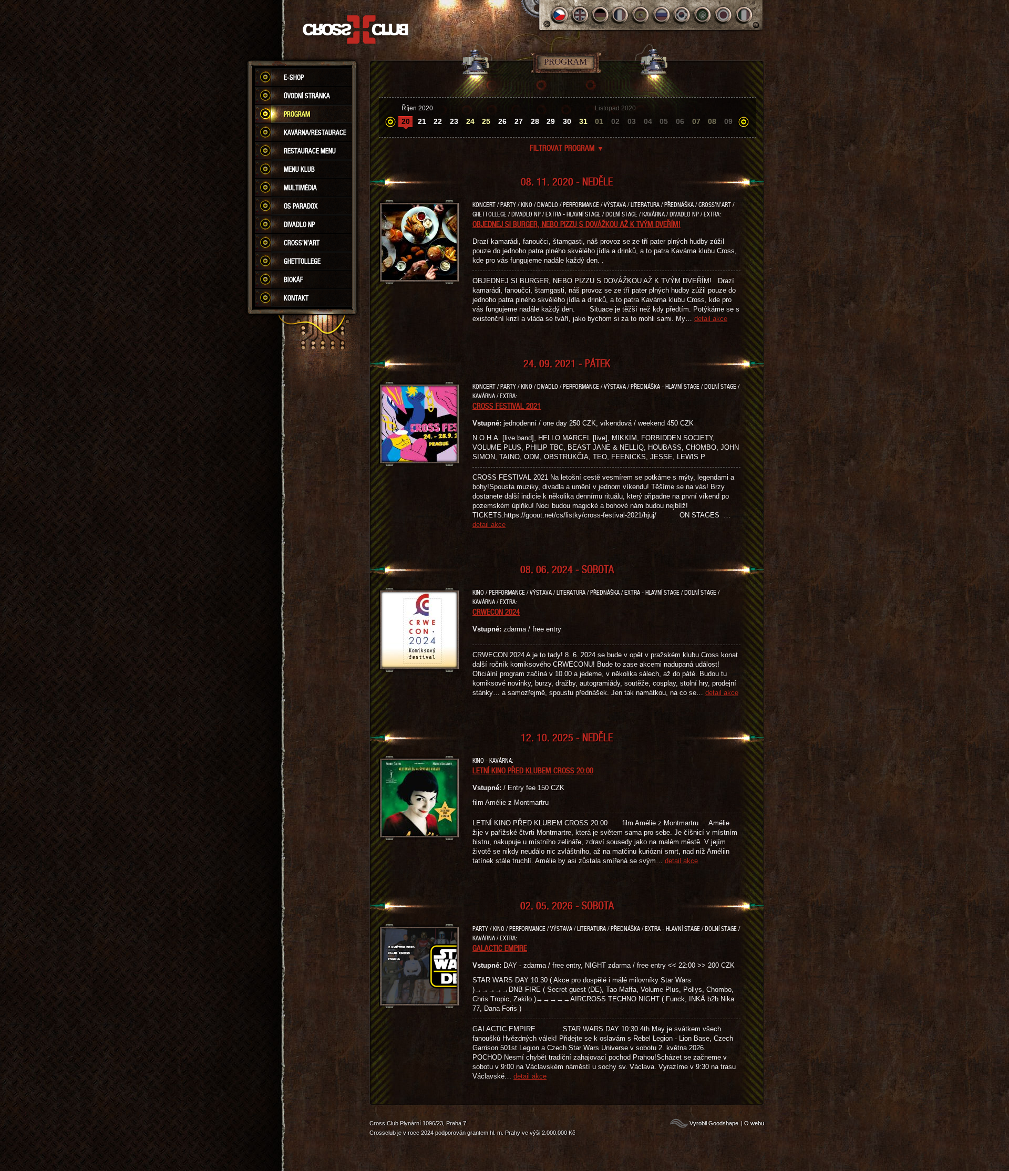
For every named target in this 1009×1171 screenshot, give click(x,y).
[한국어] (682, 15)
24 (470, 121)
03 (631, 121)
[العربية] (703, 15)
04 (648, 121)
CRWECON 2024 (496, 611)
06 (680, 121)
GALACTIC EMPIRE (499, 947)
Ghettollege (302, 261)
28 (535, 121)
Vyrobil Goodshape (713, 1123)
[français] (621, 15)
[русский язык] (662, 15)
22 (438, 121)
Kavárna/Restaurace (315, 132)
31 (583, 121)
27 (518, 121)
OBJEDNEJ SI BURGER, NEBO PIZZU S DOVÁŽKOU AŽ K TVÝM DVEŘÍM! (576, 224)
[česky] (559, 15)
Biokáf (293, 279)
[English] (580, 15)
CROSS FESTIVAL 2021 (506, 405)
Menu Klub (299, 169)
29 (551, 121)
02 (615, 121)
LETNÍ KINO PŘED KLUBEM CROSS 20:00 (532, 770)
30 (567, 121)
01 (599, 121)
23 (454, 121)
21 (422, 121)
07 (696, 121)
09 (728, 121)
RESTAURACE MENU (310, 151)
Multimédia (300, 187)
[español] (641, 15)
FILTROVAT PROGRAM (567, 147)
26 (502, 121)
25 (486, 121)
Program (297, 114)
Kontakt (296, 298)
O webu (754, 1123)
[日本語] (723, 15)
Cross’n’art (302, 243)
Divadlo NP (299, 224)
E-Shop (294, 77)
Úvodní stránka (307, 95)
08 (712, 121)
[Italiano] (744, 15)
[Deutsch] (600, 15)
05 (664, 121)
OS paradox (300, 206)
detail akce (710, 319)
